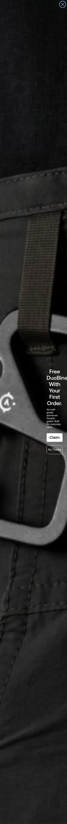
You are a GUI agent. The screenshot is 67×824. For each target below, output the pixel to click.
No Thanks (54, 449)
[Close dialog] (63, 4)
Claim (54, 437)
